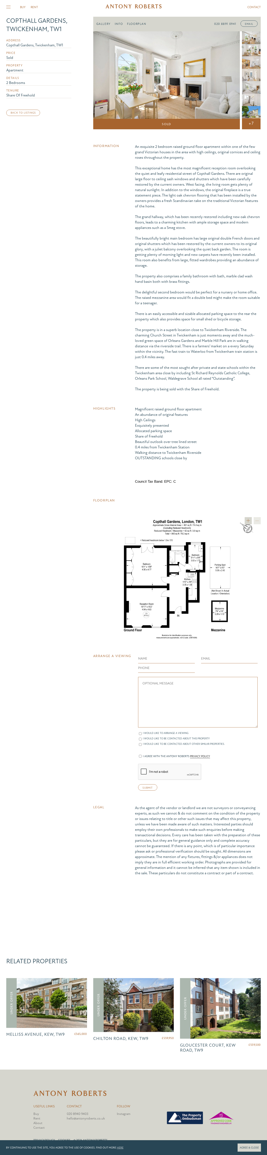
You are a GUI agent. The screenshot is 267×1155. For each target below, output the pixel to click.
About (37, 1123)
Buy (22, 7)
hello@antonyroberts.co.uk (86, 1118)
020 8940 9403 (77, 1114)
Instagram (123, 1114)
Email (249, 24)
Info (119, 24)
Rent (34, 7)
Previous (102, 80)
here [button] (120, 1147)
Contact (254, 7)
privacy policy (200, 756)
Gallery (103, 24)
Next (231, 80)
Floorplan (136, 24)
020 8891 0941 (225, 24)
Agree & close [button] (249, 1147)
